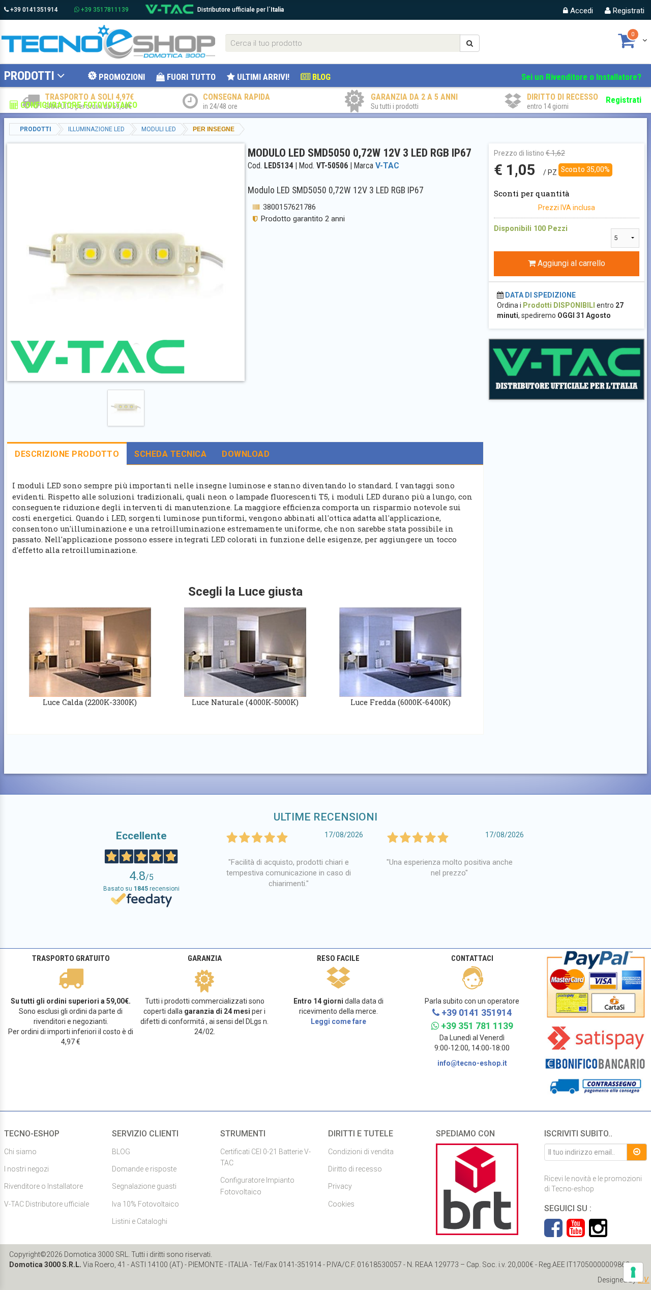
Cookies (341, 1204)
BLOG (320, 77)
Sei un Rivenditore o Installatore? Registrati (581, 88)
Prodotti (29, 76)
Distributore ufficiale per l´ (240, 9)
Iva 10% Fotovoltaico (145, 1204)
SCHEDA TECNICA (170, 454)
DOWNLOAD (246, 454)
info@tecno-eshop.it (472, 1063)
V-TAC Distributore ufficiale (46, 1204)
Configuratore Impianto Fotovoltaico (257, 1185)
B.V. (643, 1280)
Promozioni (121, 77)
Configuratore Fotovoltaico (77, 105)
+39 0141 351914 (475, 1012)
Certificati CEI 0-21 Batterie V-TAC (265, 1157)
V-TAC (387, 165)
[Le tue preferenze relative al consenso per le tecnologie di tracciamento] (633, 1272)
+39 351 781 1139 (476, 1025)
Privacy (340, 1186)
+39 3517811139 (104, 9)
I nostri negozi (26, 1169)
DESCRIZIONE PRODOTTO (67, 454)
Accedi (580, 10)
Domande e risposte (144, 1169)
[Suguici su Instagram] (598, 1233)
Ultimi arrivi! (262, 77)
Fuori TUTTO (190, 77)
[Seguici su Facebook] (555, 1233)
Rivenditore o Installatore (43, 1186)
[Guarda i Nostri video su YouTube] (578, 1233)
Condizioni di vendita (361, 1152)
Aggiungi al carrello (570, 263)
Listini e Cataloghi (139, 1221)
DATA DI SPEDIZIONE (540, 295)
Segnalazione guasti (144, 1186)
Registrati (627, 10)
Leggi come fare (338, 1021)
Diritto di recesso (355, 1169)
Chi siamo (20, 1152)
